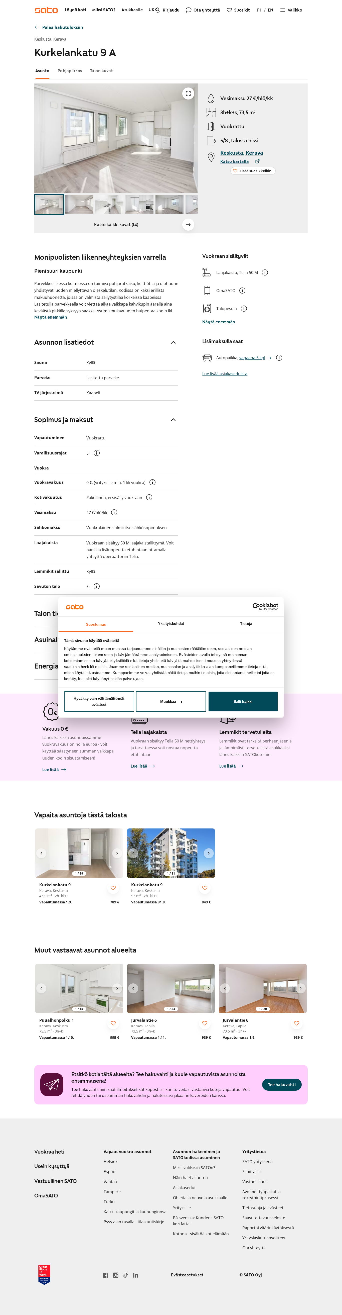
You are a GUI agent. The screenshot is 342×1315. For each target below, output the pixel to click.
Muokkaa (168, 701)
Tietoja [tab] (246, 623)
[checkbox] (113, 888)
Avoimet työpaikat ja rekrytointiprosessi (261, 1194)
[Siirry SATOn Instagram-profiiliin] (116, 1275)
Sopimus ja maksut (63, 420)
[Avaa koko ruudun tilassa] (188, 93)
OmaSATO (46, 1196)
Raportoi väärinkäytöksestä (268, 1228)
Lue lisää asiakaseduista (224, 374)
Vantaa (110, 1181)
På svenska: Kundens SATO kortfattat (198, 1221)
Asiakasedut (184, 1187)
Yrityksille (182, 1207)
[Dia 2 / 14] (79, 204)
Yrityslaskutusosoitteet (264, 1238)
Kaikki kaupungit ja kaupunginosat (136, 1211)
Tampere (112, 1191)
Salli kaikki (243, 701)
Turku (109, 1201)
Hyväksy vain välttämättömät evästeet (99, 701)
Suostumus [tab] (96, 624)
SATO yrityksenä (257, 1161)
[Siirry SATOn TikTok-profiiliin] (126, 1275)
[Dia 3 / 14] (109, 204)
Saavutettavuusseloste (263, 1217)
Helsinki (111, 1161)
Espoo (109, 1171)
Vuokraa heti (49, 1152)
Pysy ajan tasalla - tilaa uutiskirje (134, 1222)
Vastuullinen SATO (55, 1181)
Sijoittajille (252, 1171)
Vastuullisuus (255, 1181)
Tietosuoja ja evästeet (262, 1207)
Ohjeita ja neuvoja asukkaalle (200, 1197)
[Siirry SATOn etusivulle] (46, 10)
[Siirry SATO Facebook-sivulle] (106, 1275)
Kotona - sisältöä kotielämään (201, 1234)
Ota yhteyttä (254, 1248)
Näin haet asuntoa (190, 1177)
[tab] (42, 70)
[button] (265, 272)
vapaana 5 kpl (252, 357)
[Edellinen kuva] (41, 853)
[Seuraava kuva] (188, 225)
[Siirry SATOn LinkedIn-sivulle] (136, 1275)
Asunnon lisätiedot (64, 342)
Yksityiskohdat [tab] (171, 623)
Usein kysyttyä (51, 1166)
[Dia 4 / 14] (139, 204)
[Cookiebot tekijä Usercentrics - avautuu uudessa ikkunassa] (256, 607)
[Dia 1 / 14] (49, 204)
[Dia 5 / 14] (169, 204)
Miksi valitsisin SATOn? (194, 1167)
